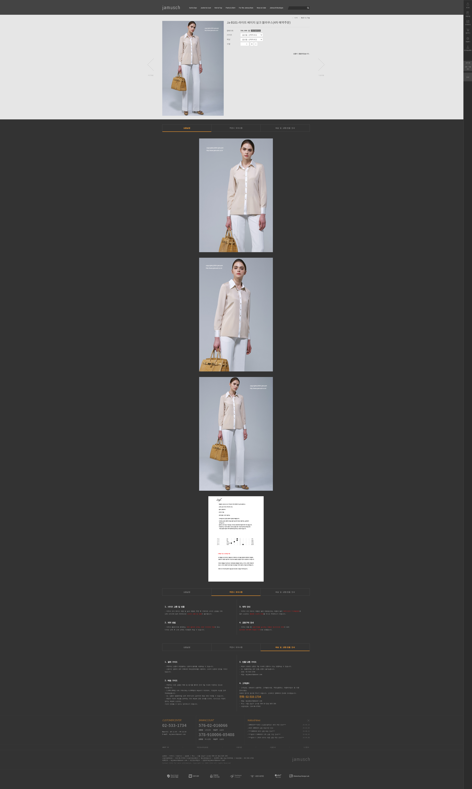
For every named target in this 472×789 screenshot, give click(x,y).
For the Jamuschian (246, 8)
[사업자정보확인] (192, 758)
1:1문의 (306, 747)
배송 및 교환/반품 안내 (285, 128)
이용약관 (239, 747)
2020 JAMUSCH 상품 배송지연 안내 (260, 728)
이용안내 (273, 747)
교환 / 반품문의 (468, 68)
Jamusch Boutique (276, 8)
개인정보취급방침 (202, 747)
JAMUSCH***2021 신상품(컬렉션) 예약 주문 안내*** (267, 725)
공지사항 (468, 63)
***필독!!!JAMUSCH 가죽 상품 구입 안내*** (264, 734)
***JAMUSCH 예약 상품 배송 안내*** (261, 731)
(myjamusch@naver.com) (216, 760)
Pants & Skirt (230, 8)
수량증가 (252, 44)
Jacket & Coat (206, 8)
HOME (296, 18)
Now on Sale (261, 8)
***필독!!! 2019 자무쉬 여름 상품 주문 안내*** (266, 737)
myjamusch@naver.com (177, 734)
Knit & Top (218, 8)
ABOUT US (165, 747)
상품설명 (186, 128)
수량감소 (256, 44)
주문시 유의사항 (236, 128)
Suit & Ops (193, 8)
